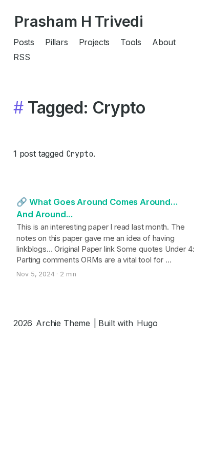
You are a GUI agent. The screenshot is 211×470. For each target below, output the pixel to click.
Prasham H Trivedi (78, 21)
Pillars (56, 42)
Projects (94, 42)
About (164, 42)
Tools (130, 42)
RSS (21, 57)
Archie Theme (63, 323)
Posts (23, 42)
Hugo (147, 323)
